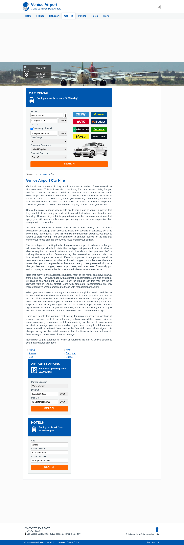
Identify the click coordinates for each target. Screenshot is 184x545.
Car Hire (68, 16)
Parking (82, 16)
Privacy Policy (73, 542)
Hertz (32, 349)
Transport (54, 16)
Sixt (31, 357)
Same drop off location (43, 128)
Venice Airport (44, 4)
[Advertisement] (92, 40)
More (106, 16)
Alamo (32, 353)
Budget (69, 357)
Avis (68, 349)
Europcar (71, 353)
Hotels (94, 16)
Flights (40, 16)
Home (28, 16)
